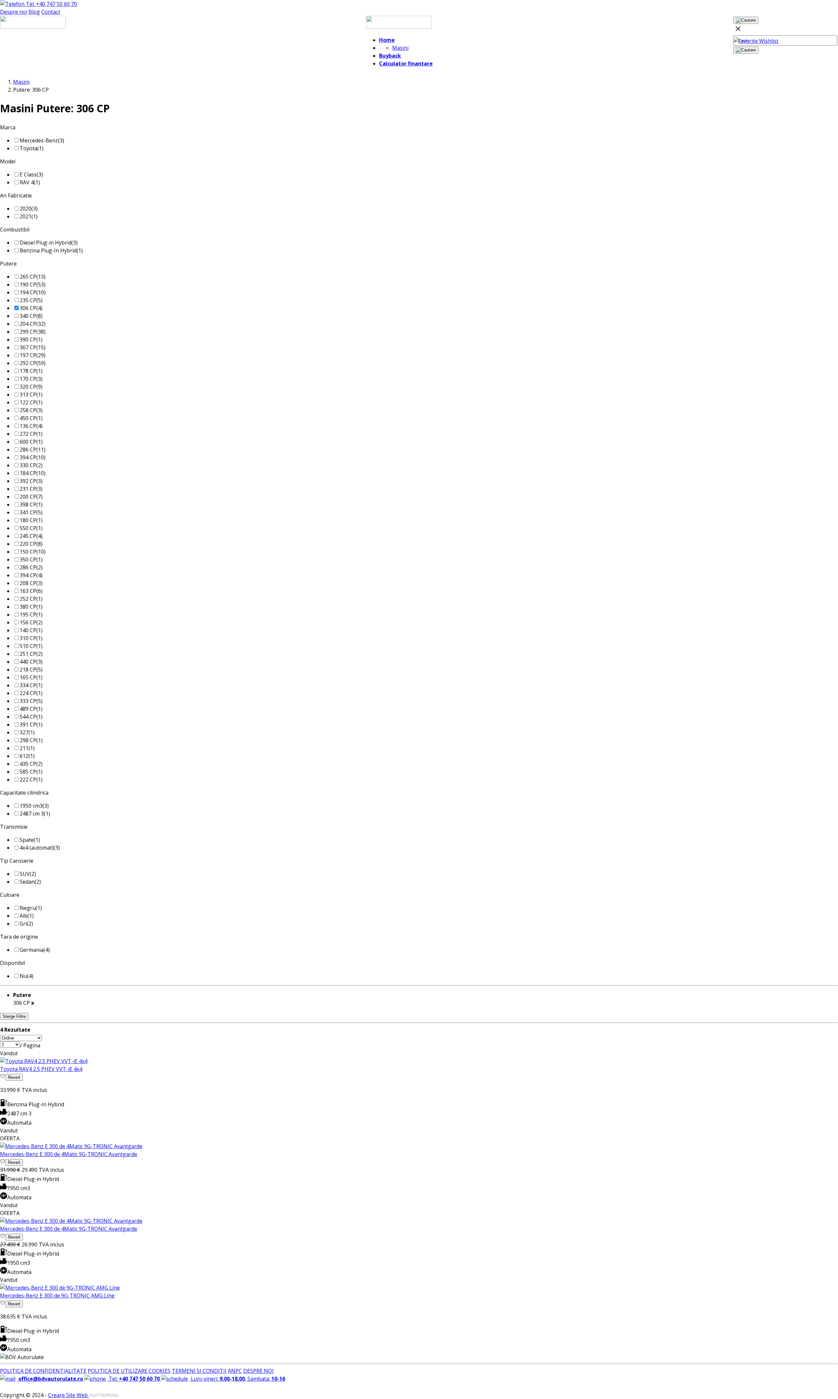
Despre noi (13, 11)
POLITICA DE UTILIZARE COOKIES (129, 1370)
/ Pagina (30, 1045)
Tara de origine (19, 936)
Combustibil (14, 229)
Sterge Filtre (14, 1016)
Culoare (9, 894)
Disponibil (12, 962)
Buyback (390, 55)
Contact (50, 11)
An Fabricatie (16, 195)
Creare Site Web (68, 1395)
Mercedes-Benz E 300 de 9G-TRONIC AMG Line (57, 1295)
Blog (34, 11)
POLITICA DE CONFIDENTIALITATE (43, 1370)
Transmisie (13, 826)
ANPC (235, 1370)
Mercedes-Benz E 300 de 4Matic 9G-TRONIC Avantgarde (68, 1154)
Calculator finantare (406, 63)
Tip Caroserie (16, 860)
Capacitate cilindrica (24, 792)
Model (7, 161)
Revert (14, 1077)
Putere (8, 263)
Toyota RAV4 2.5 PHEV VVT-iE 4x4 (41, 1069)
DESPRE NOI (258, 1370)
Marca (7, 127)
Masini (400, 47)
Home (387, 40)
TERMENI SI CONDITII (199, 1370)
